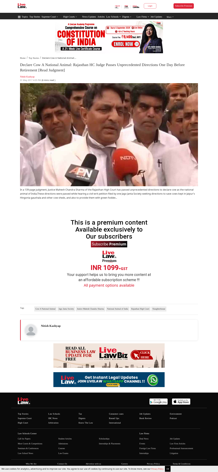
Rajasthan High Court (140, 309)
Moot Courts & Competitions (30, 444)
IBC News (53, 418)
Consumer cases (116, 414)
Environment (176, 414)
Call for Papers (24, 439)
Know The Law (86, 423)
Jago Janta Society (66, 309)
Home (23, 58)
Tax (80, 414)
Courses (61, 448)
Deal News (143, 439)
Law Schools (112, 16)
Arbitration (53, 423)
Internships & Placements (109, 444)
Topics (25, 16)
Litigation (174, 453)
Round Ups (114, 418)
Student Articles (65, 439)
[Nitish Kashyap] (31, 330)
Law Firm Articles (177, 444)
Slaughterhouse (158, 309)
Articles (101, 16)
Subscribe (109, 243)
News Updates (89, 16)
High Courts (69, 16)
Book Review (145, 418)
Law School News (25, 453)
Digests (125, 16)
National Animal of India (117, 309)
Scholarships (104, 439)
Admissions (63, 444)
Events (142, 444)
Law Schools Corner (27, 433)
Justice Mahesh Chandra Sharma (90, 309)
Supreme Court (49, 16)
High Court (23, 423)
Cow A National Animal (45, 309)
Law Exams (63, 453)
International (115, 423)
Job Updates (156, 16)
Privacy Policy (157, 469)
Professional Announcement (181, 448)
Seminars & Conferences (28, 448)
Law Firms (142, 16)
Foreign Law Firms (147, 448)
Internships (144, 453)
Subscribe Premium (183, 6)
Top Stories (34, 16)
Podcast (173, 418)
